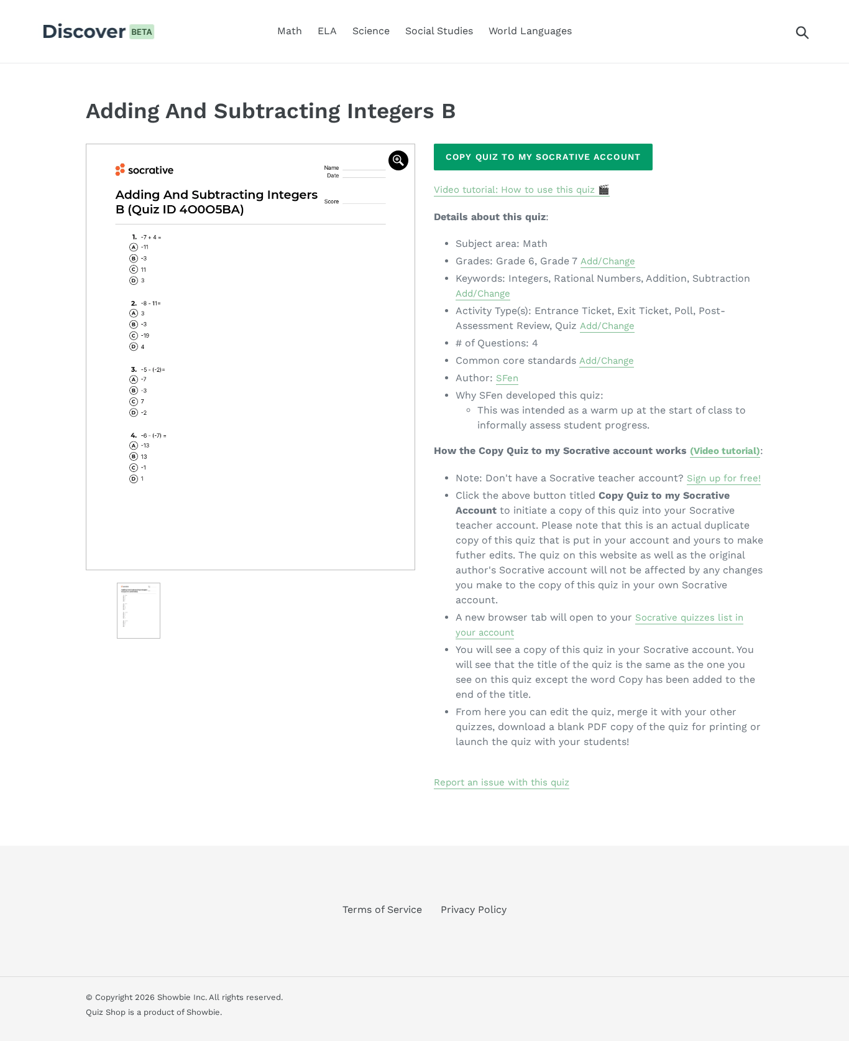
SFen (507, 378)
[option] (250, 357)
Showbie (203, 1012)
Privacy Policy (474, 909)
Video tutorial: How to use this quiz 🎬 (522, 189)
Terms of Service (382, 909)
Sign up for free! (724, 478)
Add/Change (608, 261)
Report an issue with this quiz (501, 782)
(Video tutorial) (725, 450)
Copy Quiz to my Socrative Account (543, 157)
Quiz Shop (106, 1012)
